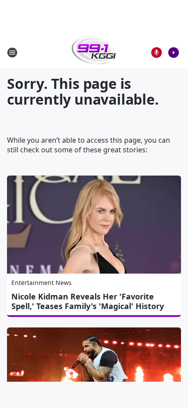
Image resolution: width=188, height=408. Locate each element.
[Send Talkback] (156, 52)
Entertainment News (41, 282)
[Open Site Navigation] (12, 52)
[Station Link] (94, 52)
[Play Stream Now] (173, 52)
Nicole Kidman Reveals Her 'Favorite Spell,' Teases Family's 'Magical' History (87, 301)
